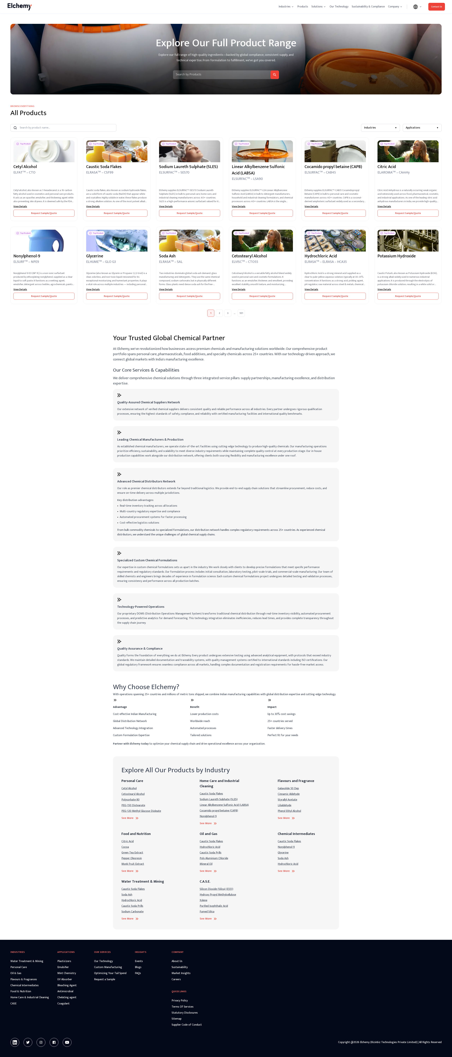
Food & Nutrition (20, 991)
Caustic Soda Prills (210, 852)
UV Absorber (64, 979)
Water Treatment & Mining (26, 961)
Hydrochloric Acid (210, 847)
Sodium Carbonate (132, 911)
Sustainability (180, 967)
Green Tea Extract (132, 852)
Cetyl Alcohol (129, 788)
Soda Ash (283, 858)
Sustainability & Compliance (368, 7)
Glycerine (283, 852)
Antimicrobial (65, 991)
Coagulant (63, 1003)
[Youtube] (67, 1042)
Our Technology (339, 7)
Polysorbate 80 (130, 799)
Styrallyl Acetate (287, 799)
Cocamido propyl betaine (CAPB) (219, 810)
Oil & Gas (15, 973)
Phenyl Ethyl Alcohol (289, 811)
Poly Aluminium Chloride (214, 858)
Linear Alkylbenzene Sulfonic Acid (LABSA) (224, 805)
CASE (13, 1003)
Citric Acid (127, 841)
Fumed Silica (207, 911)
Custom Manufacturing (108, 967)
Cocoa (125, 847)
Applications (422, 127)
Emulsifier (63, 967)
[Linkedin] (14, 1042)
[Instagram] (41, 1042)
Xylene (203, 900)
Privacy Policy (180, 1000)
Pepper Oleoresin (131, 858)
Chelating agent (66, 997)
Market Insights (181, 973)
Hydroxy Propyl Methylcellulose (218, 894)
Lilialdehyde (284, 805)
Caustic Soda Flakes (211, 793)
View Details (20, 206)
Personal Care (18, 967)
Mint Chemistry (66, 973)
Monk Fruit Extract (132, 864)
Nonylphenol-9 (208, 816)
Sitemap (177, 1018)
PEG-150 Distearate (133, 805)
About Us (177, 961)
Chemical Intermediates (24, 985)
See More (127, 818)
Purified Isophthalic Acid (214, 906)
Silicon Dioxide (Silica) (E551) (216, 889)
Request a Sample (104, 979)
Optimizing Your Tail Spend (110, 973)
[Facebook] (54, 1042)
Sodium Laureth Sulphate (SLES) (219, 799)
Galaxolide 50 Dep (288, 788)
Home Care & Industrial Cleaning (29, 997)
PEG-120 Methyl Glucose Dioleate (141, 811)
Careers (176, 979)
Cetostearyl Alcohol (133, 794)
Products (302, 7)
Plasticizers (64, 961)
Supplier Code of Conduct (187, 1024)
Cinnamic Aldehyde (289, 794)
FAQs (138, 973)
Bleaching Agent (67, 985)
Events (139, 961)
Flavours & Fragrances (23, 979)
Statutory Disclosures (185, 1012)
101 (241, 313)
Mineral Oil (206, 864)
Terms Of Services (183, 1006)
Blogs (138, 967)
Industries (380, 127)
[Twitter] (27, 1042)
